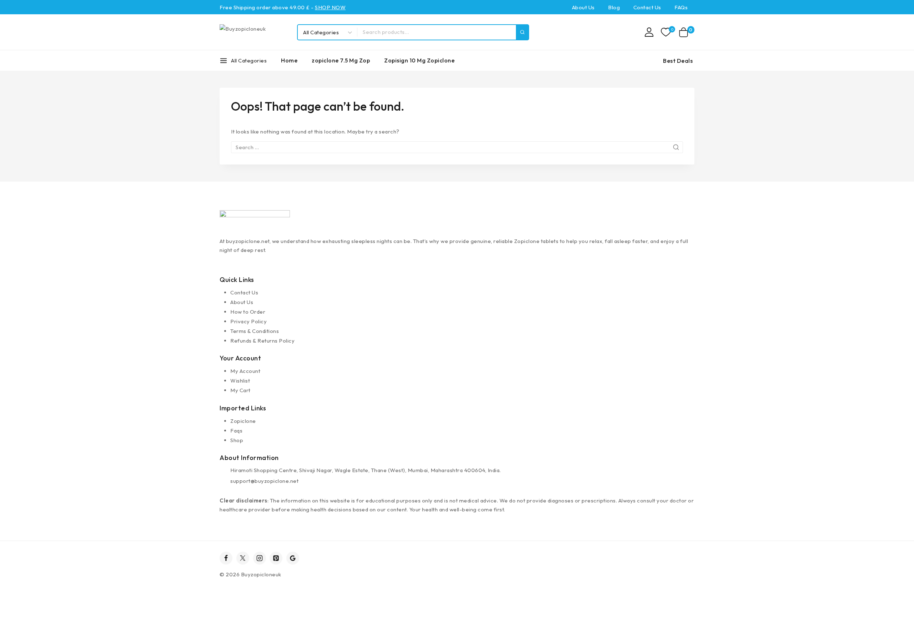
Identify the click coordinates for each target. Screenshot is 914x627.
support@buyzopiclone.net (264, 480)
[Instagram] (259, 558)
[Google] (292, 558)
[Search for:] (457, 147)
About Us (583, 7)
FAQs (681, 7)
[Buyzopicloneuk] (255, 32)
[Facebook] (226, 558)
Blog (614, 7)
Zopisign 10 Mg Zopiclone (419, 60)
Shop (236, 440)
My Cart (240, 390)
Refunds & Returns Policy (262, 340)
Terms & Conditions (254, 331)
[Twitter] (242, 558)
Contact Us (647, 7)
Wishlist (240, 380)
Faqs (236, 430)
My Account (245, 371)
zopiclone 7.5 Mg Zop (341, 60)
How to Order (247, 311)
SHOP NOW (330, 7)
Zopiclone (243, 421)
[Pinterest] (276, 558)
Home (289, 60)
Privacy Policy (248, 321)
